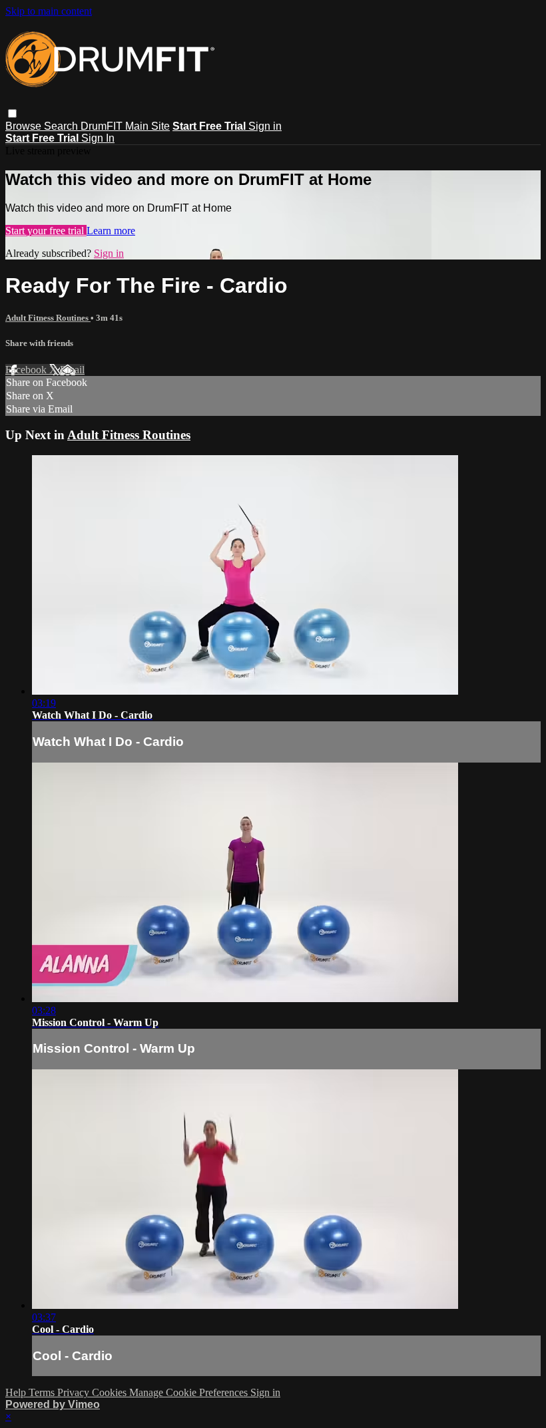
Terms (43, 1392)
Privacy (74, 1392)
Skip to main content (48, 11)
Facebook (27, 369)
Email (72, 369)
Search (62, 126)
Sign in (265, 126)
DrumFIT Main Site (125, 126)
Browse (24, 126)
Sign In (98, 138)
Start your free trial (46, 230)
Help (17, 1392)
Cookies (110, 1392)
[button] (12, 113)
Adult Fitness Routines (48, 318)
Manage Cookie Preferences (189, 1392)
